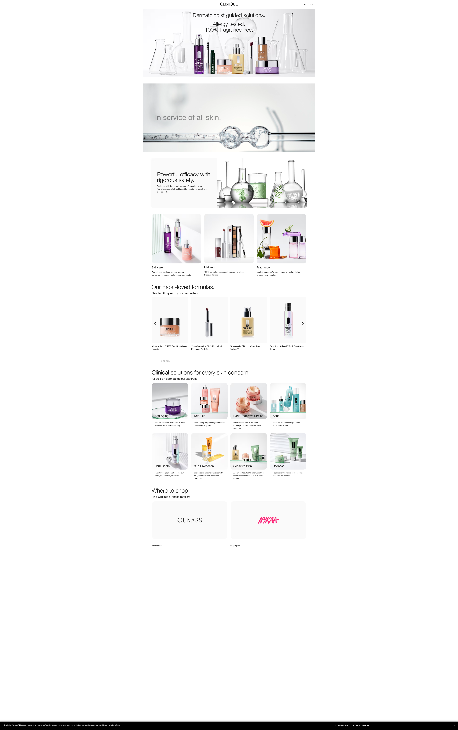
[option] (170, 324)
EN (305, 4)
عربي (311, 4)
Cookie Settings (341, 725)
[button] (155, 323)
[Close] (454, 725)
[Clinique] (229, 6)
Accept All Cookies (361, 725)
